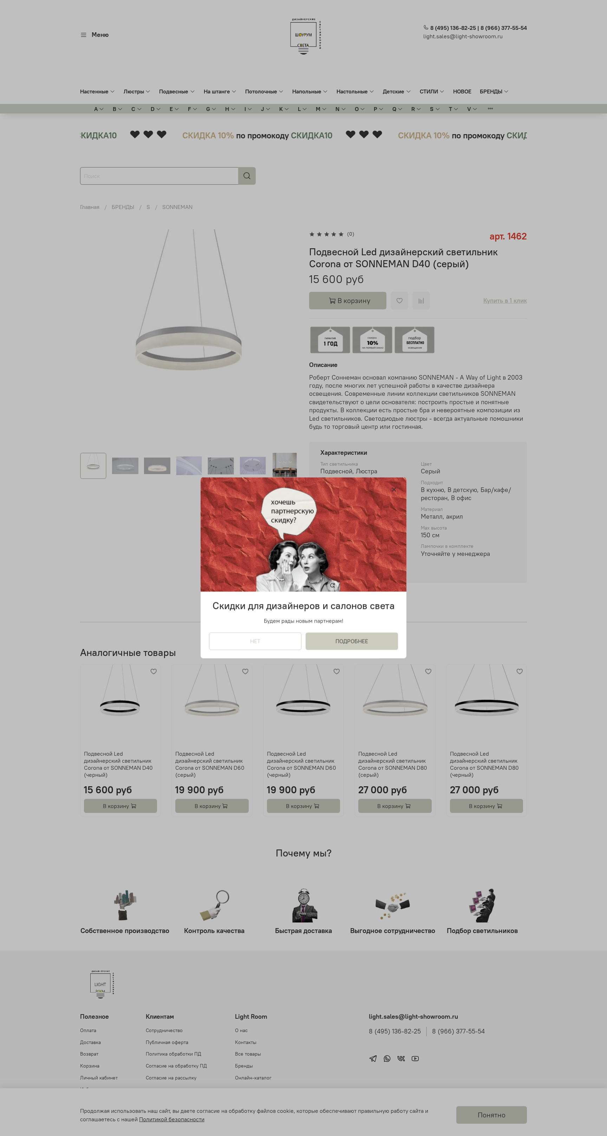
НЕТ (255, 641)
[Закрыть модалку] (394, 490)
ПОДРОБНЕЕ (351, 641)
